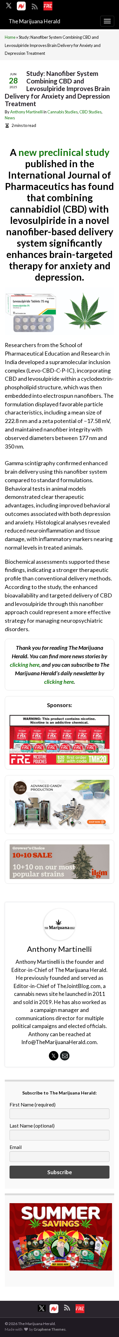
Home (10, 37)
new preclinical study (63, 152)
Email (16, 1147)
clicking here (24, 664)
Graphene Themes (50, 1329)
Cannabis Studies (62, 111)
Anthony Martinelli (26, 111)
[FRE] (47, 6)
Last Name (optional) (32, 1125)
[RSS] (34, 5)
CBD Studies (90, 111)
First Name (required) (33, 1104)
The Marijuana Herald (34, 21)
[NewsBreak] (21, 6)
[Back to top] (105, 1323)
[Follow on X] (9, 5)
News (10, 117)
